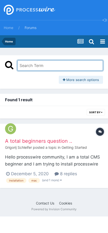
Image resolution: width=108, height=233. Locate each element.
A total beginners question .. (38, 141)
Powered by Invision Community (54, 209)
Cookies (65, 203)
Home (8, 28)
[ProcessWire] (29, 10)
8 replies (68, 173)
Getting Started (74, 147)
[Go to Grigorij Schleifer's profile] (10, 128)
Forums (30, 28)
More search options (82, 80)
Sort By (95, 112)
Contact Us (45, 203)
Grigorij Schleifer (18, 147)
